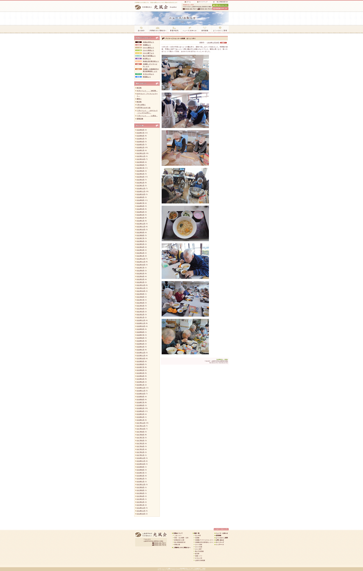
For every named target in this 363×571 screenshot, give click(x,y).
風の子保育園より (149, 56)
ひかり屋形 (198, 544)
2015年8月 (140, 490)
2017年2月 (140, 452)
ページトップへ (221, 529)
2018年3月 (140, 414)
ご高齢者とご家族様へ (157, 29)
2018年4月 (140, 411)
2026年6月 (140, 136)
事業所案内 (174, 29)
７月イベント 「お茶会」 (147, 116)
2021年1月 (140, 317)
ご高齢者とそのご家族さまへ (182, 547)
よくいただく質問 (220, 29)
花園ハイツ (198, 556)
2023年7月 (140, 238)
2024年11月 (141, 191)
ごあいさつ (177, 535)
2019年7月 (140, 367)
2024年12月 (141, 188)
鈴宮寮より (147, 58)
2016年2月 (140, 478)
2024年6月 (140, 206)
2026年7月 (140, 133)
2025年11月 (141, 156)
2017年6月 (140, 440)
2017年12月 (141, 423)
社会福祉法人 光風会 (222, 359)
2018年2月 (140, 417)
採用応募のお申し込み (220, 8)
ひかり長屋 (199, 547)
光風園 (197, 537)
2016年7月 (140, 473)
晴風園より (147, 77)
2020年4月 (140, 344)
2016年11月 (141, 461)
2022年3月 (140, 279)
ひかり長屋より (148, 50)
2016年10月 (141, 464)
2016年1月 (140, 481)
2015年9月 (140, 487)
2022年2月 (140, 282)
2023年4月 (140, 247)
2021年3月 (140, 311)
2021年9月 (140, 294)
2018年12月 (141, 388)
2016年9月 (140, 467)
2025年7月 (140, 168)
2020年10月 (141, 326)
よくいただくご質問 (222, 537)
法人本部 (198, 535)
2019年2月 (140, 382)
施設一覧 (196, 533)
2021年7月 (140, 300)
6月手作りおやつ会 (143, 107)
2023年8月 (140, 235)
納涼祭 (139, 88)
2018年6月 (140, 405)
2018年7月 (140, 402)
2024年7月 (140, 203)
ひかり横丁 (198, 549)
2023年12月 (141, 223)
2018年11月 (141, 390)
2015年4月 (140, 496)
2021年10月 (141, 291)
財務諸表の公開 (179, 540)
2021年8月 (140, 297)
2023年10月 (141, 229)
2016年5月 (140, 475)
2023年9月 (140, 232)
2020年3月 (140, 347)
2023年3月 (140, 250)
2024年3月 (140, 215)
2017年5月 (140, 443)
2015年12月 (141, 484)
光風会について (178, 533)
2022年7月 (140, 267)
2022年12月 (141, 259)
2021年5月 (140, 305)
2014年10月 (141, 514)
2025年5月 (140, 174)
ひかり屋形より (148, 47)
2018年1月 (140, 420)
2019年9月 (140, 361)
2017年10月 (141, 429)
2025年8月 (140, 165)
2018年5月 (140, 408)
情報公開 (177, 544)
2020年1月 (140, 349)
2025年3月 (140, 179)
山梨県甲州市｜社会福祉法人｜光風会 (150, 535)
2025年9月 (140, 162)
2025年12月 (141, 153)
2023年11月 (141, 226)
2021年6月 (140, 303)
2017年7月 (140, 437)
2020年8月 (140, 332)
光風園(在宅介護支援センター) (204, 542)
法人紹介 (141, 29)
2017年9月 (140, 432)
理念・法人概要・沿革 (181, 537)
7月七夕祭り (141, 105)
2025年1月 (140, 185)
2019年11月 (141, 355)
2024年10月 (141, 194)
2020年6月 (140, 338)
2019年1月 (140, 385)
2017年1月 (140, 455)
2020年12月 (141, 320)
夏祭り (139, 99)
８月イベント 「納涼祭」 (147, 91)
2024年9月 (140, 197)
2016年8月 (140, 470)
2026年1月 (140, 150)
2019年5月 (140, 373)
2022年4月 (140, 276)
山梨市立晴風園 (200, 560)
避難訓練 (140, 118)
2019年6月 (140, 370)
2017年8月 (140, 434)
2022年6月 (140, 270)
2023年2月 (140, 253)
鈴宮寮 (197, 553)
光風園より (147, 45)
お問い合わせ (220, 540)
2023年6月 (140, 241)
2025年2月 (140, 182)
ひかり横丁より (148, 53)
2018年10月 (141, 393)
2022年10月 (141, 264)
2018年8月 (140, 399)
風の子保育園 (199, 551)
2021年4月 (140, 308)
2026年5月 (140, 138)
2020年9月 (140, 329)
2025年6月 (140, 171)
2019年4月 (140, 376)
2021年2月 (140, 314)
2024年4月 (140, 212)
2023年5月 (140, 244)
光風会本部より (148, 42)
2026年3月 (140, 144)
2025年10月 (141, 159)
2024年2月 (140, 218)
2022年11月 (141, 262)
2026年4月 (140, 141)
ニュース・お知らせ (189, 29)
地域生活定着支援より (151, 61)
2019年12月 (141, 352)
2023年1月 (140, 256)
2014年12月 (141, 508)
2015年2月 (140, 502)
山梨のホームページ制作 (176, 565)
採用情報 (205, 29)
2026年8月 (140, 130)
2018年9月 (140, 396)
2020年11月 (141, 323)
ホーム (189, 2)
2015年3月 (140, 499)
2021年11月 (141, 288)
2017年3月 (140, 449)
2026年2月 (140, 147)
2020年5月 (140, 341)
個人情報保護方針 (222, 2)
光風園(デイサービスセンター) (204, 540)
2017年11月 (141, 426)
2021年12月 (141, 285)
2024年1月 (140, 220)
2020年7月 (140, 335)
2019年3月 (140, 379)
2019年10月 (141, 358)
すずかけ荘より (148, 74)
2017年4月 (140, 446)
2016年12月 (141, 458)
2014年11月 (141, 511)
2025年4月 (140, 177)
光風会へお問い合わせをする (220, 5)
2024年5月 (140, 209)
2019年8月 (140, 364)
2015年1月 (140, 505)
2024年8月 (140, 200)
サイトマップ (203, 2)
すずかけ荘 (198, 558)
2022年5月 (140, 273)
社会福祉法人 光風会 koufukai (156, 7)
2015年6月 (140, 493)
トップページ (220, 544)
